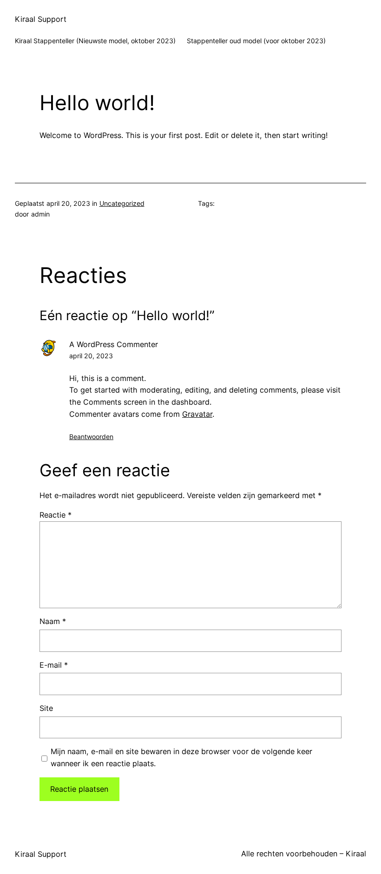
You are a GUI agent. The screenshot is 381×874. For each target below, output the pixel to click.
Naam (52, 621)
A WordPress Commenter (113, 344)
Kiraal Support (40, 19)
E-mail (53, 665)
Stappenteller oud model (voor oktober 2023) (256, 41)
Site (46, 708)
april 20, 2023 (91, 356)
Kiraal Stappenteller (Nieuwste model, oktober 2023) (95, 41)
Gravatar (197, 414)
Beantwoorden (91, 436)
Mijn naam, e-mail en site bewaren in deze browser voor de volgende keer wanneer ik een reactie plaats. (181, 757)
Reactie (55, 514)
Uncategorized (122, 203)
